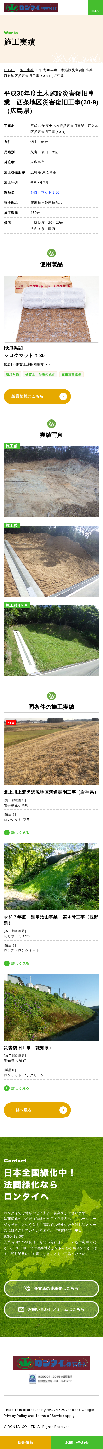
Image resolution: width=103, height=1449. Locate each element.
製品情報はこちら (27, 396)
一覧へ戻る (21, 1110)
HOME (9, 70)
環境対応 (12, 374)
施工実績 (27, 70)
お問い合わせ (77, 1442)
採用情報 (26, 1442)
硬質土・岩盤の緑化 (40, 374)
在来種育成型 (71, 374)
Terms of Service (49, 1416)
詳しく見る (20, 833)
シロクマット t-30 (45, 192)
